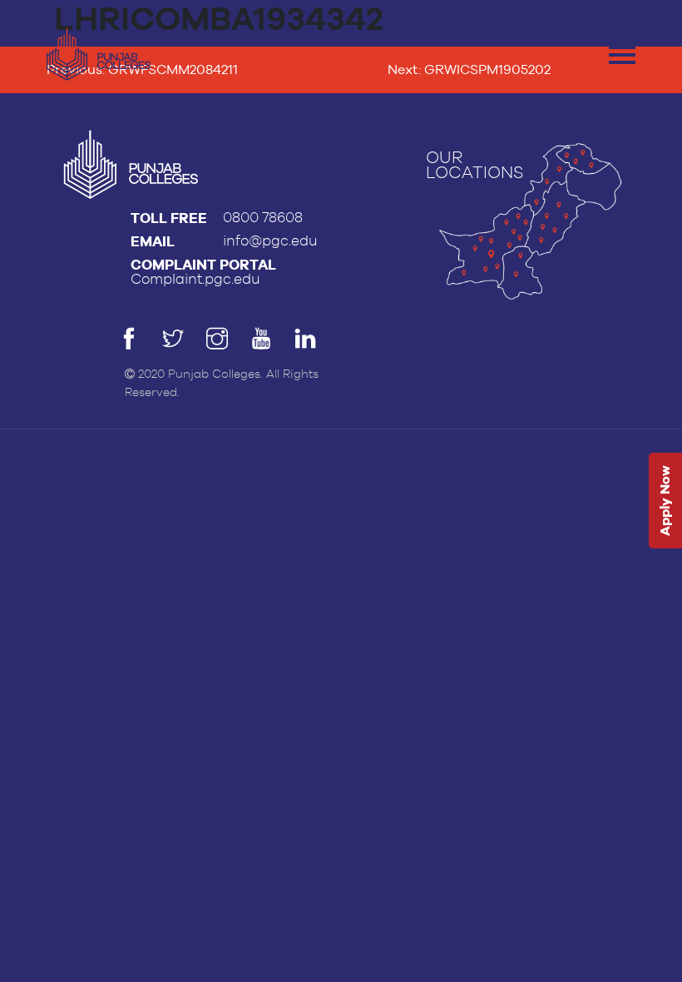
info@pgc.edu (270, 241)
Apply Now (665, 501)
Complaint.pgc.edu (195, 279)
